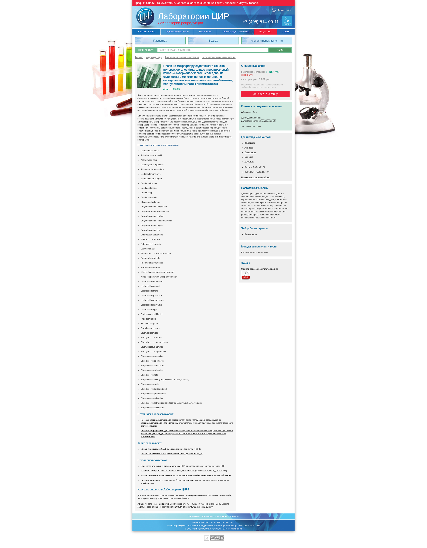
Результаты (265, 31)
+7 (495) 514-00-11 (261, 21)
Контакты (234, 516)
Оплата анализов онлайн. (193, 3)
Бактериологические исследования (182, 57)
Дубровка (249, 148)
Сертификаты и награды (214, 516)
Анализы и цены (146, 31)
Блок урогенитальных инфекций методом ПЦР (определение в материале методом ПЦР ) (183, 466)
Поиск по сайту (145, 50)
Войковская (250, 143)
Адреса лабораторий (177, 31)
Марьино (249, 157)
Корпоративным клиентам (267, 40)
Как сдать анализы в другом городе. (235, 3)
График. (140, 3)
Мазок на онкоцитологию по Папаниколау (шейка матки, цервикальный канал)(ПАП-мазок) (184, 471)
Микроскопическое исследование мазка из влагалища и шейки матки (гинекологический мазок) (186, 475)
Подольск (249, 162)
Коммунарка (250, 152)
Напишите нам (165, 504)
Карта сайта (236, 529)
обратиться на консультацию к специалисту (191, 507)
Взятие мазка (251, 234)
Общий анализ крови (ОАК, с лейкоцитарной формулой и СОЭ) (171, 449)
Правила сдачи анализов (235, 31)
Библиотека (205, 31)
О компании (193, 516)
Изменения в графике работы (255, 177)
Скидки (286, 31)
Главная (139, 57)
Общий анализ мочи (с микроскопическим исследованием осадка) (172, 454)
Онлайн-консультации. (161, 3)
